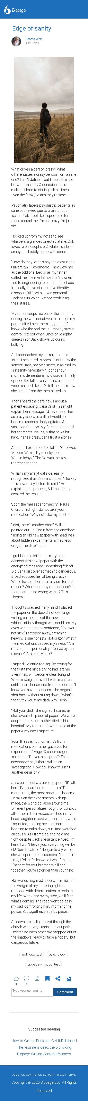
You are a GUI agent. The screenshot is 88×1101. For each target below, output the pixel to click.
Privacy (61, 1074)
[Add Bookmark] (47, 979)
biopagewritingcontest (43, 964)
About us (18, 1074)
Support (48, 1074)
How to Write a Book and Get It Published (44, 1041)
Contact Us (34, 1074)
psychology (57, 954)
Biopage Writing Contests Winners (44, 1054)
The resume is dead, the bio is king (44, 1047)
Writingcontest (31, 954)
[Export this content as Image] (68, 979)
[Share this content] (58, 979)
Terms (71, 1074)
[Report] (37, 978)
